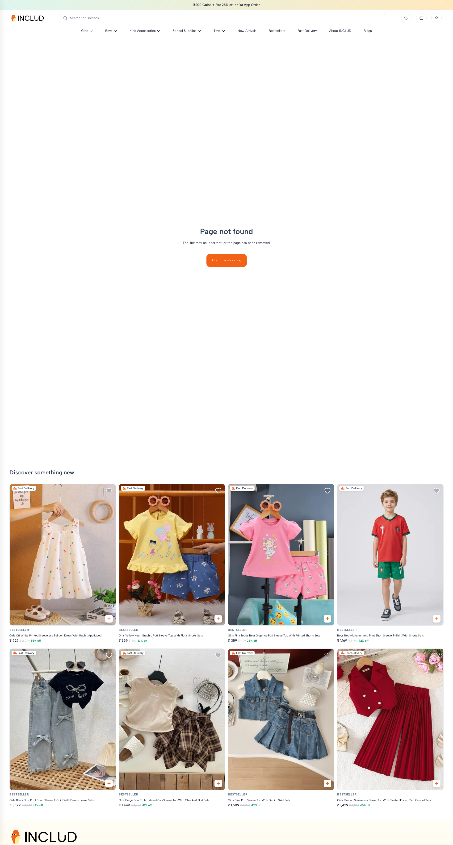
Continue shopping (226, 260)
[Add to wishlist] (109, 490)
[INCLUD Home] (27, 18)
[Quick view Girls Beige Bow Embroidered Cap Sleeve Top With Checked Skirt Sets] (218, 783)
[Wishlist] (406, 18)
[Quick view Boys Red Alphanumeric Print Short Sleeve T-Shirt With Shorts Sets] (436, 619)
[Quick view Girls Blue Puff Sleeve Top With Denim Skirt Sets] (327, 783)
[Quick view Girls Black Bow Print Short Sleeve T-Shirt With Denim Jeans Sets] (109, 783)
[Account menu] (436, 18)
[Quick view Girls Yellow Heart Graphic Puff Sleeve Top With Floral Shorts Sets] (218, 619)
